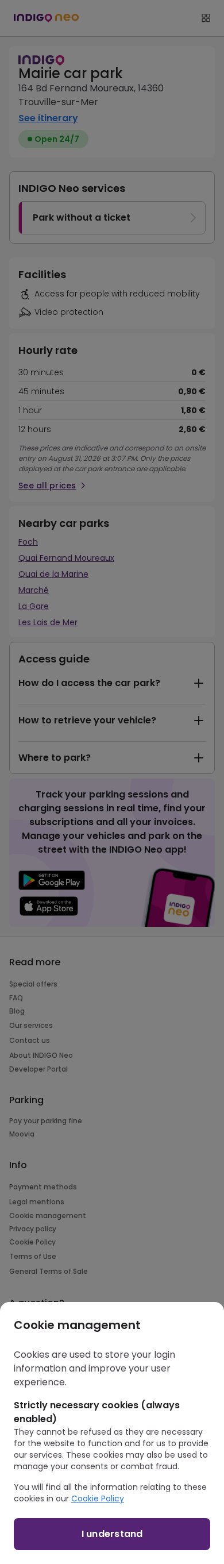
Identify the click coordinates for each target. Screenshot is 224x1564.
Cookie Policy (97, 1498)
